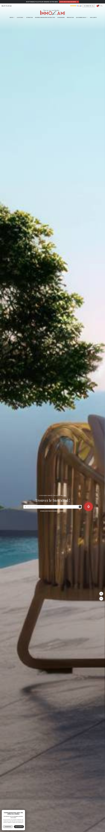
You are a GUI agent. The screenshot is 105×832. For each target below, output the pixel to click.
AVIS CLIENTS (93, 17)
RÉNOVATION (70, 17)
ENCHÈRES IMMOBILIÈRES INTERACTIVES (45, 17)
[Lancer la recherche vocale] (88, 506)
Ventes (11, 17)
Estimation (29, 17)
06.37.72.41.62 (7, 6)
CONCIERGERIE (61, 17)
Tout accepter (19, 826)
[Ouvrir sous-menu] (14, 17)
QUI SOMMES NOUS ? (81, 17)
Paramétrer (8, 826)
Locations (20, 17)
